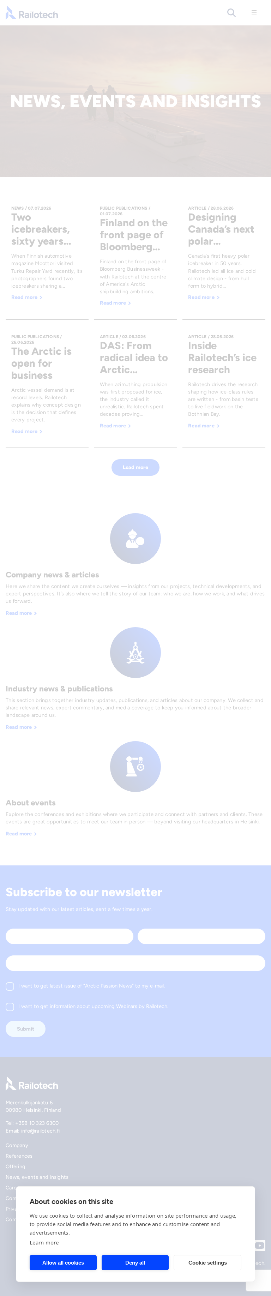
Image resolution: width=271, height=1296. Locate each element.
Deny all (135, 1263)
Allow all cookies (63, 1263)
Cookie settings (207, 1263)
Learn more (44, 1242)
